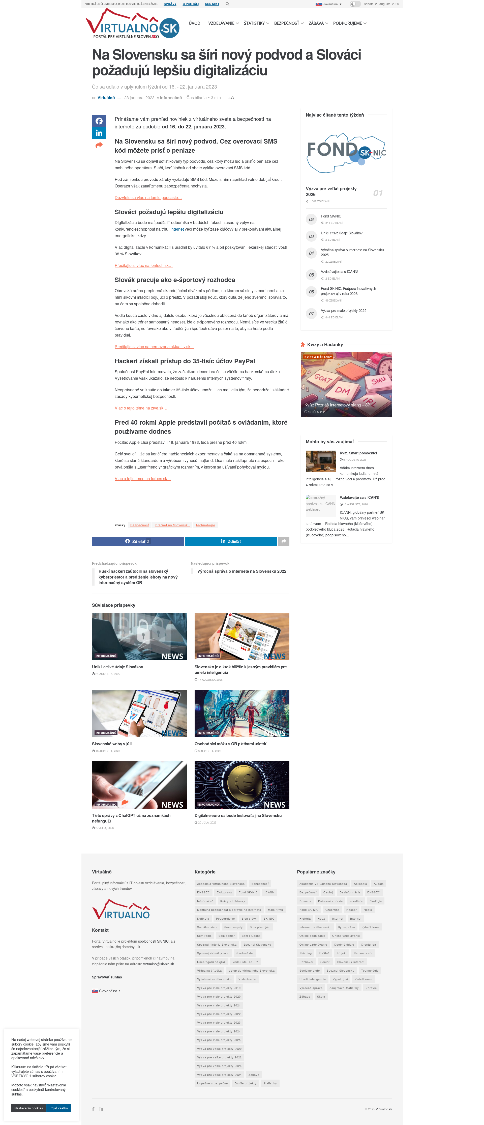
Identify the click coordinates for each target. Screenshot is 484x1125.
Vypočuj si (340, 979)
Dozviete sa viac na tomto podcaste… (148, 197)
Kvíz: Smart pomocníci (358, 452)
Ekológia (376, 901)
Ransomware (363, 953)
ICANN (270, 892)
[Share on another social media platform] (99, 145)
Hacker (351, 910)
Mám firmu (275, 910)
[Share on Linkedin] (99, 133)
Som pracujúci (260, 927)
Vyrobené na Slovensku (214, 979)
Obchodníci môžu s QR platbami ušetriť (230, 744)
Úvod (194, 23)
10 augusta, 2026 (107, 751)
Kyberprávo (346, 927)
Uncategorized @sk (211, 962)
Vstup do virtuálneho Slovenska (252, 970)
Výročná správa (311, 988)
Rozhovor (306, 962)
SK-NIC (269, 918)
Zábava (316, 23)
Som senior (227, 936)
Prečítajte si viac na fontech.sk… (144, 265)
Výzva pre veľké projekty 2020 (219, 1049)
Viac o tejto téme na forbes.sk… (143, 478)
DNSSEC (203, 892)
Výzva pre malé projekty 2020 (219, 996)
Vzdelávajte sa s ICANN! (339, 271)
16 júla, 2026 (316, 412)
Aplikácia (360, 884)
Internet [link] (177, 229)
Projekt (342, 953)
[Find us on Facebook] (93, 1109)
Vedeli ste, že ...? (245, 962)
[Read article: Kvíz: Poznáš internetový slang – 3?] (346, 384)
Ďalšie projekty (246, 1083)
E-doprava (224, 892)
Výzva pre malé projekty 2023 (219, 1022)
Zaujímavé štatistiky (344, 988)
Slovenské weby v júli (111, 744)
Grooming (332, 910)
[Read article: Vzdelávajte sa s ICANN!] (321, 506)
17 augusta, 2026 (210, 679)
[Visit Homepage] (132, 23)
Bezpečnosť (286, 23)
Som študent (251, 936)
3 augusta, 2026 (209, 751)
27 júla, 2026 (104, 828)
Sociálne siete (207, 927)
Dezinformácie (350, 892)
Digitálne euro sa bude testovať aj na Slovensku (238, 815)
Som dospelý (233, 927)
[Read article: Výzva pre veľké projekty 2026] (346, 153)
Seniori (325, 962)
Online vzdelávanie (346, 936)
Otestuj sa (368, 944)
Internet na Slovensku (172, 525)
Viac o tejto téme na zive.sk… (141, 408)
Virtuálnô (106, 97)
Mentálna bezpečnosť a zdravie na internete (229, 910)
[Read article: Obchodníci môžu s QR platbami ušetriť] (242, 713)
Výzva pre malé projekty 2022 (219, 1014)
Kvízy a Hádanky (318, 357)
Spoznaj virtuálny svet (213, 953)
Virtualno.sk (384, 1109)
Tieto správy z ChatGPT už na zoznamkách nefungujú (131, 818)
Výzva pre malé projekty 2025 (343, 310)
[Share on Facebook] (99, 121)
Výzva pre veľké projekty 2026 (331, 191)
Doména (305, 901)
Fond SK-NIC (331, 215)
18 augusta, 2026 (355, 504)
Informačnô (171, 97)
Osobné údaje (344, 944)
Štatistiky (254, 23)
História (305, 918)
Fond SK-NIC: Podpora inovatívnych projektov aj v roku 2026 (348, 291)
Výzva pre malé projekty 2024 (219, 1031)
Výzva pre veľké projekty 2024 (219, 1066)
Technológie (205, 525)
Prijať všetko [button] (58, 1108)
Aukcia (379, 884)
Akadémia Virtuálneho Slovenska (221, 884)
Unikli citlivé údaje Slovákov (117, 667)
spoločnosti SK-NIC (153, 941)
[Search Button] (227, 4)
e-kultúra (356, 901)
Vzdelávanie (221, 23)
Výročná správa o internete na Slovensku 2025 (352, 252)
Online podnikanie (312, 936)
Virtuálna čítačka (209, 970)
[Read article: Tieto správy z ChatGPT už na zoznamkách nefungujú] (139, 785)
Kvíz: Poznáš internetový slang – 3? (337, 404)
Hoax (321, 918)
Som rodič (204, 936)
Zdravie (371, 988)
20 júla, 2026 (206, 822)
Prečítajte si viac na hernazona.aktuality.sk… (154, 346)
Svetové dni (245, 953)
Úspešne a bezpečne (212, 1083)
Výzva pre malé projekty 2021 (219, 1005)
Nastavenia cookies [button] (28, 1108)
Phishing (305, 953)
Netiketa (203, 918)
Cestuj (328, 892)
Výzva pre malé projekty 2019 (219, 988)
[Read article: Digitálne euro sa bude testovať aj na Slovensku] (242, 785)
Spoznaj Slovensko (257, 944)
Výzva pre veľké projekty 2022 (219, 1057)
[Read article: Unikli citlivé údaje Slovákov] (139, 636)
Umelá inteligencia (312, 979)
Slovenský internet (351, 962)
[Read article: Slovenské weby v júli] (139, 713)
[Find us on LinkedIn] (101, 1109)
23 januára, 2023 (139, 97)
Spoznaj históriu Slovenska (217, 944)
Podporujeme (347, 23)
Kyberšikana (371, 927)
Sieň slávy (249, 918)
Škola (321, 996)
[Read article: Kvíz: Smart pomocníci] (321, 461)
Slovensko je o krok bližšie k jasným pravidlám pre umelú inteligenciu (241, 669)
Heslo (368, 910)
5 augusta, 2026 (354, 459)
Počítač (324, 953)
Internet (337, 918)
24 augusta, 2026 (107, 674)
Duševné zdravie (330, 901)
